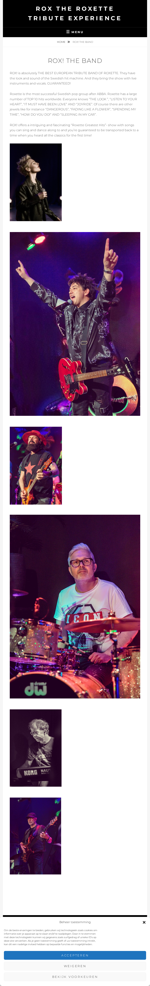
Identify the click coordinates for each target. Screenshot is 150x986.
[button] (144, 922)
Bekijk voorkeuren (75, 977)
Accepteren (75, 955)
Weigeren (75, 966)
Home (61, 41)
